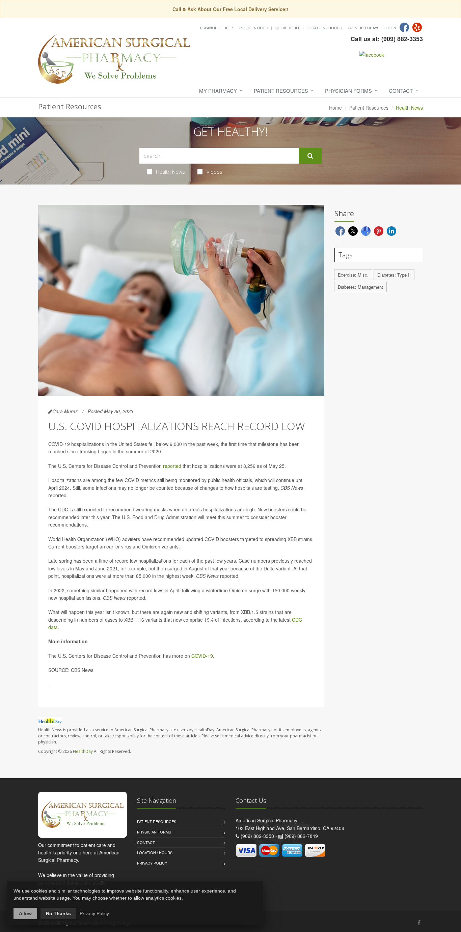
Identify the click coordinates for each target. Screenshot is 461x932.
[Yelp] (417, 27)
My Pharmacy (218, 90)
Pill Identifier (253, 27)
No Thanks (58, 913)
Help (228, 27)
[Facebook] (404, 27)
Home (335, 107)
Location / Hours (324, 27)
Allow (25, 913)
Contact (401, 90)
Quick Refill (287, 27)
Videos (214, 171)
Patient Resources (281, 90)
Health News (170, 171)
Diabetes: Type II (394, 275)
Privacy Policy (152, 863)
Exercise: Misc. (353, 275)
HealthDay (83, 751)
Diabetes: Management (360, 287)
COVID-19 (202, 655)
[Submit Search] (310, 156)
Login (390, 27)
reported (172, 465)
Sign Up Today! (363, 27)
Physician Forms (348, 90)
